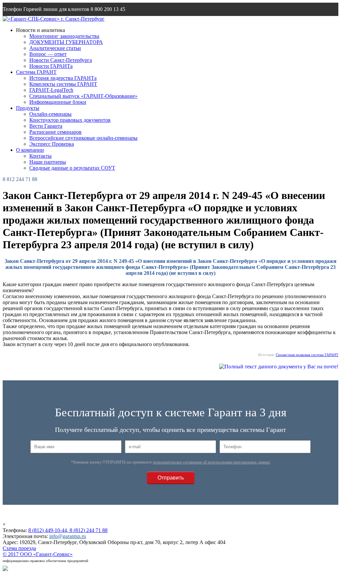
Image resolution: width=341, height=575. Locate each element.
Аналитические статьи (55, 48)
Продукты (27, 108)
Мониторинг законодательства (64, 36)
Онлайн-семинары (50, 114)
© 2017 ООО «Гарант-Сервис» (38, 554)
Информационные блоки (57, 102)
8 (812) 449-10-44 (47, 530)
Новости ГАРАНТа (51, 66)
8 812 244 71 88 (20, 179)
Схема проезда (19, 548)
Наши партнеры (47, 162)
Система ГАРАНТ (36, 72)
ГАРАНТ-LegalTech (51, 90)
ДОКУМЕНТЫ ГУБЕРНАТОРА (66, 42)
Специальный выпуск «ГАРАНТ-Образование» (83, 96)
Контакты (40, 156)
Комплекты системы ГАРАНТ (63, 84)
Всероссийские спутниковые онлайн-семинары (83, 138)
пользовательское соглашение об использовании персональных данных (211, 462)
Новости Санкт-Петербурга (60, 60)
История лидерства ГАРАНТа (63, 78)
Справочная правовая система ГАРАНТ (307, 355)
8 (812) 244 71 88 (88, 530)
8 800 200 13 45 (108, 9)
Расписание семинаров (55, 132)
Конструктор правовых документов (70, 120)
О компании (30, 150)
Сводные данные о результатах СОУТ (72, 168)
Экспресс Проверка (51, 144)
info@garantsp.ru (34, 22)
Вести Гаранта (45, 126)
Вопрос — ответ (48, 54)
